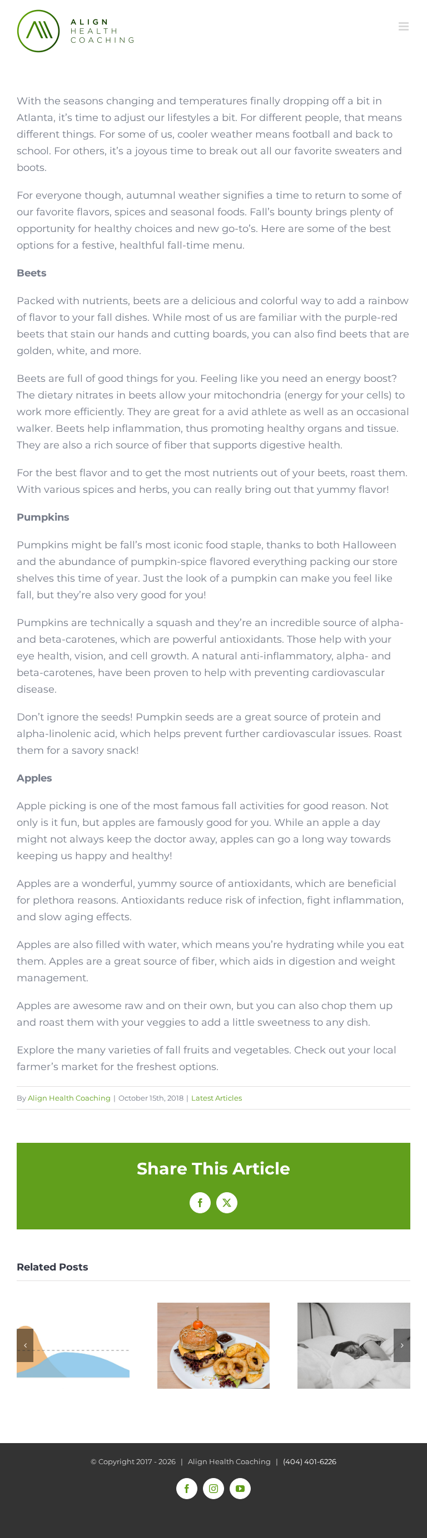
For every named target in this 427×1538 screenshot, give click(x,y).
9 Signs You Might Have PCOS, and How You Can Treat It (354, 1345)
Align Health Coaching (69, 1097)
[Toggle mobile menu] (404, 26)
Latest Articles (216, 1097)
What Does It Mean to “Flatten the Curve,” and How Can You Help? (73, 1345)
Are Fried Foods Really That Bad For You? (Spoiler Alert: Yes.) (213, 1345)
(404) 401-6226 (309, 1461)
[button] (25, 1345)
